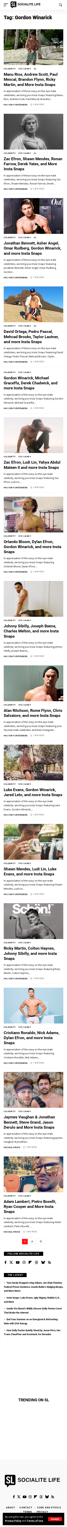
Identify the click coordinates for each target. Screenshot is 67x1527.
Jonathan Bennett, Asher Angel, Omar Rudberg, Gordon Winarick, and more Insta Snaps (32, 248)
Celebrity (10, 69)
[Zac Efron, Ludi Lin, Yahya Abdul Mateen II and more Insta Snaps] (33, 435)
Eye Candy (25, 69)
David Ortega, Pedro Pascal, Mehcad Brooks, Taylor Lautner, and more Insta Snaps (31, 336)
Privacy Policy (13, 1520)
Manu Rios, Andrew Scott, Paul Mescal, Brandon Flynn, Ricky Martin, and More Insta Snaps (31, 79)
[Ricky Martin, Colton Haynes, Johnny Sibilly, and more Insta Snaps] (33, 921)
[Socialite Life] (26, 5)
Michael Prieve (12, 1147)
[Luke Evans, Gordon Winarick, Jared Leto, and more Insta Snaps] (33, 762)
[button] (55, 1519)
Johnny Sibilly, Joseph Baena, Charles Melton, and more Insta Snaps (31, 631)
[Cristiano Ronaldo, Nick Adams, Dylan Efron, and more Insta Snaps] (33, 1005)
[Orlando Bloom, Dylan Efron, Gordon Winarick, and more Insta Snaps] (33, 514)
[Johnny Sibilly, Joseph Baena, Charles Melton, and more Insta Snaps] (33, 599)
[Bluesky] (43, 1263)
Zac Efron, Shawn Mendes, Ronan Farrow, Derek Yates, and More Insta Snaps (33, 164)
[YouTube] (17, 1263)
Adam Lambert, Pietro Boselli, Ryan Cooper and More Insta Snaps (30, 1206)
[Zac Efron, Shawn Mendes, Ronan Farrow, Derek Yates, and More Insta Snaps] (33, 132)
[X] (11, 1263)
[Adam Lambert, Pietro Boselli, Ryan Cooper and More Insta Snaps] (33, 1174)
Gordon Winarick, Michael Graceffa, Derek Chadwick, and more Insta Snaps (31, 383)
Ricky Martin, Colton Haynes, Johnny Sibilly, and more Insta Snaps (30, 953)
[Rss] (49, 1263)
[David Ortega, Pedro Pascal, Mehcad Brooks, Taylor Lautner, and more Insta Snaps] (33, 304)
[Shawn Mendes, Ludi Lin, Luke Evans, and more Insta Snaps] (33, 842)
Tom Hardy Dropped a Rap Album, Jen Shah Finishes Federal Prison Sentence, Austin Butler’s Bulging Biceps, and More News (33, 1286)
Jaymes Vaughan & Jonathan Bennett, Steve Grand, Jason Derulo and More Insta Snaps (29, 1122)
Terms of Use (35, 1520)
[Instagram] (24, 1263)
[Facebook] (5, 1263)
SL (35, 69)
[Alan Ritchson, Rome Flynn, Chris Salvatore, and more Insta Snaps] (33, 683)
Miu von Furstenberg (16, 105)
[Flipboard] (30, 1263)
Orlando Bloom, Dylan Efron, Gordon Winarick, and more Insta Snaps (32, 547)
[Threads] (36, 1263)
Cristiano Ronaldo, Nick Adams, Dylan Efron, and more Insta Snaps (31, 1038)
